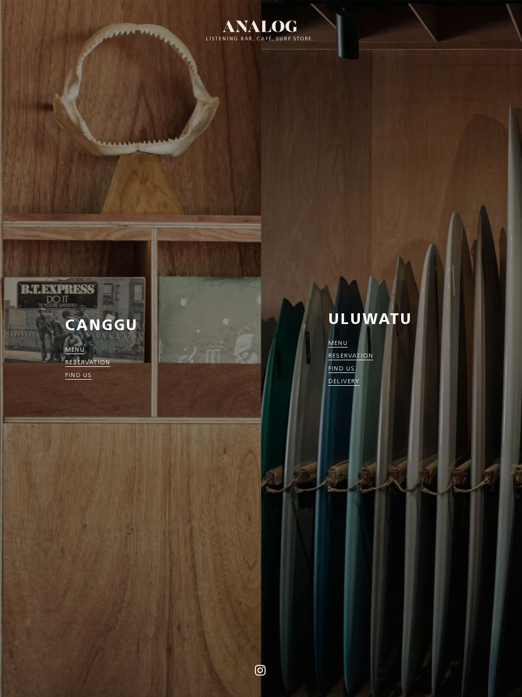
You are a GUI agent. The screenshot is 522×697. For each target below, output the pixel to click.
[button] (260, 673)
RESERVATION (87, 362)
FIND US (78, 374)
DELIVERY (344, 381)
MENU (75, 349)
